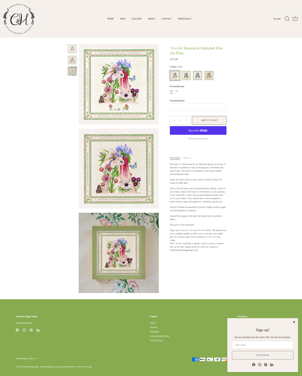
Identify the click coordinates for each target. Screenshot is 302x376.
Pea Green (186, 75)
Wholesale (154, 332)
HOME (110, 18)
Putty (175, 75)
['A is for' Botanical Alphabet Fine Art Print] (72, 49)
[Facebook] (253, 364)
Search (153, 323)
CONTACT (167, 18)
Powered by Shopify (84, 367)
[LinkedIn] (271, 364)
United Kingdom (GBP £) (25, 358)
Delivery (187, 158)
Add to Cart (209, 120)
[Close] (294, 322)
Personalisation (177, 86)
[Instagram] (259, 364)
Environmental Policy (159, 336)
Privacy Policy (156, 340)
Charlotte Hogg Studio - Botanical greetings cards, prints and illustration (49, 367)
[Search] (287, 18)
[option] (72, 49)
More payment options (198, 138)
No (176, 91)
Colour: (176, 67)
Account (277, 18)
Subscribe (262, 355)
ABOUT (151, 18)
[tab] (176, 157)
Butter (209, 75)
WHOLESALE (184, 18)
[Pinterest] (265, 364)
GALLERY (137, 18)
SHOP (123, 18)
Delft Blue (198, 75)
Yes (171, 91)
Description (175, 158)
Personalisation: (177, 100)
